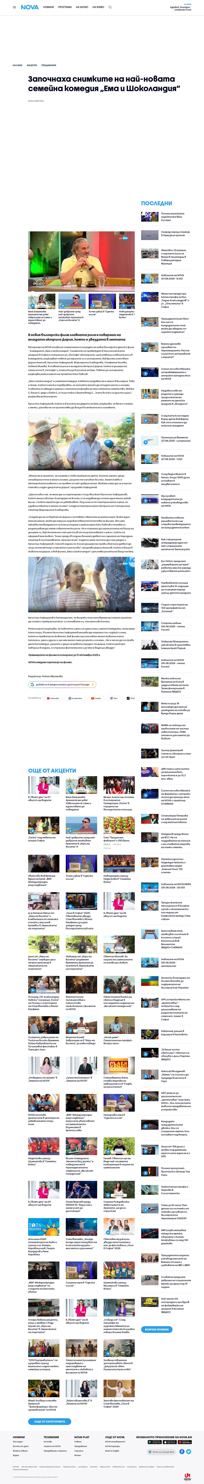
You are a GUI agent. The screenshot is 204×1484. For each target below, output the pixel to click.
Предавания (80, 1446)
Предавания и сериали (55, 1451)
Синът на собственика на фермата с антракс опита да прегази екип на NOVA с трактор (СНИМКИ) (176, 797)
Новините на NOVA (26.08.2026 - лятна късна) (173, 663)
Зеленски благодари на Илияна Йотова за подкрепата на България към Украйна (175, 982)
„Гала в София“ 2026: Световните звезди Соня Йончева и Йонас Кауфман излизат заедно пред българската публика (79, 921)
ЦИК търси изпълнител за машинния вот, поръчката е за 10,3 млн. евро (175, 773)
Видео (16, 1455)
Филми (77, 1455)
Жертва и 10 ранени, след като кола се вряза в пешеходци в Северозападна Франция (174, 257)
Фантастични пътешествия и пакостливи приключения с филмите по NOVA (81, 1002)
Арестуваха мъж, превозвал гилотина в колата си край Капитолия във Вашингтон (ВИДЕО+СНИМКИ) (174, 939)
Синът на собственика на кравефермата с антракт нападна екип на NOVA (175, 373)
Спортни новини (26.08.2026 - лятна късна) (173, 626)
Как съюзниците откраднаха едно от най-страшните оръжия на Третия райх (175, 544)
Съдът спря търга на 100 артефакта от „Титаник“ (174, 608)
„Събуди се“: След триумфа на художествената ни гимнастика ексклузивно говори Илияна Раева (119, 1325)
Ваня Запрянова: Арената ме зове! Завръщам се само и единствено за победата (78, 803)
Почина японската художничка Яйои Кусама (172, 216)
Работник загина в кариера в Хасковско (174, 1033)
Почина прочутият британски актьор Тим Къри (175, 1171)
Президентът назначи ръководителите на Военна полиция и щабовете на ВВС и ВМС (175, 1260)
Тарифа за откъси (69, 1467)
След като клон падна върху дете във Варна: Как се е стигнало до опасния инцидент (175, 420)
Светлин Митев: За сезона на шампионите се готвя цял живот (118, 959)
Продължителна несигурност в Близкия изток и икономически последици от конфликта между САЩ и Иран (175, 910)
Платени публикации (20, 1469)
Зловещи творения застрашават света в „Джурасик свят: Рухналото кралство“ (118, 1365)
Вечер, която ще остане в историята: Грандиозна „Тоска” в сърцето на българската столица (119, 803)
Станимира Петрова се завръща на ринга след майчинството (174, 819)
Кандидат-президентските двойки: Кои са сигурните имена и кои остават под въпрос (175, 1128)
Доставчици (82, 1467)
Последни (18, 1441)
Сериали (78, 1451)
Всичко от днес (21, 1446)
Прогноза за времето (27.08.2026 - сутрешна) (176, 439)
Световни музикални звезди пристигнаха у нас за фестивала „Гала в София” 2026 (118, 1244)
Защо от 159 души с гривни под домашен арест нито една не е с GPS (175, 1151)
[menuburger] (14, 7)
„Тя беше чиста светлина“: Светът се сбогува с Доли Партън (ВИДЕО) (175, 1054)
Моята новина (20, 1451)
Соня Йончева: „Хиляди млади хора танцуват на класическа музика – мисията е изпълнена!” (81, 1244)
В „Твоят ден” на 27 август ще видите (39, 798)
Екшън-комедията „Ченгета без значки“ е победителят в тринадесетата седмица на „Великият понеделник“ (79, 1166)
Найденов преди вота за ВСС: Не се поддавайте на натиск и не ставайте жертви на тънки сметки (175, 840)
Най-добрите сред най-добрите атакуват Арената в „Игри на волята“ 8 (80, 842)
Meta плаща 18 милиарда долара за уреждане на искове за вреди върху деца (175, 708)
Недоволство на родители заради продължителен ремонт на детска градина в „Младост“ (174, 397)
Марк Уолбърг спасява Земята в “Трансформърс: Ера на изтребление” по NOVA (42, 1405)
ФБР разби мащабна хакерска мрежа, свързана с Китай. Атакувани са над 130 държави (174, 1237)
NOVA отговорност (115, 1441)
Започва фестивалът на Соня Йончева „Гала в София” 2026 (119, 1403)
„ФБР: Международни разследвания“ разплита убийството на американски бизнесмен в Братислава (80, 1122)
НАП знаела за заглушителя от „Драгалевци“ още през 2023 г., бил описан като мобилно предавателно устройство (176, 1101)
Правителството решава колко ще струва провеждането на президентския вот (176, 522)
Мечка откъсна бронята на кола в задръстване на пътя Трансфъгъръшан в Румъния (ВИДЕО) (174, 685)
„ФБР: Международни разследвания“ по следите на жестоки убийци (41, 1287)
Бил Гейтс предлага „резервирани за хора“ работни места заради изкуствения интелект (176, 566)
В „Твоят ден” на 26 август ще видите (115, 914)
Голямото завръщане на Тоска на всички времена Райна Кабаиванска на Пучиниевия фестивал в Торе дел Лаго (43, 1043)
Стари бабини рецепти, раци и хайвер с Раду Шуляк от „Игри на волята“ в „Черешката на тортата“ (43, 1325)
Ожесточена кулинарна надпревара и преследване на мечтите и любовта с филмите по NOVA (81, 1366)
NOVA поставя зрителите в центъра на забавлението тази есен (43, 1119)
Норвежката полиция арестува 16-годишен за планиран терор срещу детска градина (176, 587)
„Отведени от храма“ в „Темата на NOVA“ (42, 1079)
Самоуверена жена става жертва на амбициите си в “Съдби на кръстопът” (118, 1082)
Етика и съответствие (165, 1467)
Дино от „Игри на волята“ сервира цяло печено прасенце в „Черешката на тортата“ (42, 962)
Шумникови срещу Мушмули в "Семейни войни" (116, 1285)
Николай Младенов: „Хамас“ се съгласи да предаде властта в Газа (175, 1076)
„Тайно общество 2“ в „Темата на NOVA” (79, 1402)
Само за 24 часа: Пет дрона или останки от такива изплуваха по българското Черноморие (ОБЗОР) (175, 1212)
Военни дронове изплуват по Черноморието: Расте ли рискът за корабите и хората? (175, 350)
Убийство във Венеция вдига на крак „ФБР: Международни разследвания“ (41, 880)
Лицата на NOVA (52, 1446)
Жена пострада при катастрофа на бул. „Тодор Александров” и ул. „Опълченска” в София (175, 300)
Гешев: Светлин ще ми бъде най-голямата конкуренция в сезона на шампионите (119, 1163)
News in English (112, 1451)
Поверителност (118, 1467)
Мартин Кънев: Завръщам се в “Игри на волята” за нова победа (80, 1040)
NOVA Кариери (112, 1446)
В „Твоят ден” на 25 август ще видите (39, 1203)
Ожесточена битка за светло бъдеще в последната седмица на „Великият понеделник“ (119, 1001)
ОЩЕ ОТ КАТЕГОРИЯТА (49, 1421)
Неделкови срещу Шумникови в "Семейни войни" (42, 1161)
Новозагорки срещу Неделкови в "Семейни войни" (117, 878)
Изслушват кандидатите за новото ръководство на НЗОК (174, 501)
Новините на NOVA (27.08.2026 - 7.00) (172, 457)
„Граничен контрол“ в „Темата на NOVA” (79, 1079)
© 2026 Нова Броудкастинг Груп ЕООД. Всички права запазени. (35, 1477)
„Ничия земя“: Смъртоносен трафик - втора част (118, 1040)
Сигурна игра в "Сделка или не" (80, 1284)
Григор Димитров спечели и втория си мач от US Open (176, 753)
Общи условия (105, 1467)
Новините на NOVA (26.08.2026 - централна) (172, 962)
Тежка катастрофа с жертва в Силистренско (174, 1190)
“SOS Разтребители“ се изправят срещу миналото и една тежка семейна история (43, 1365)
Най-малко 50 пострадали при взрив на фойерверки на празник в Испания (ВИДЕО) (175, 1305)
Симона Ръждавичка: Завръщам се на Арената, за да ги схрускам (117, 1206)
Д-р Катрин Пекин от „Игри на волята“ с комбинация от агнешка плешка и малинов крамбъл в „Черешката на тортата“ (43, 921)
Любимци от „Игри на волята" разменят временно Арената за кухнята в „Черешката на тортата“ (80, 962)
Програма (65, 7)
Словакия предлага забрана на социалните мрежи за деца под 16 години (176, 1282)
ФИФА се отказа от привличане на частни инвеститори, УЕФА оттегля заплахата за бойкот (175, 732)
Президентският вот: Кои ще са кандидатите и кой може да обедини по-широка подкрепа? (175, 325)
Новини (48, 7)
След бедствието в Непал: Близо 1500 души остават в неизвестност (175, 479)
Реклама (16, 1467)
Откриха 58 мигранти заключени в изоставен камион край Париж (175, 644)
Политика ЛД (132, 1467)
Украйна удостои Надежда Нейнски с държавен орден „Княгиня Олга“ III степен (173, 866)
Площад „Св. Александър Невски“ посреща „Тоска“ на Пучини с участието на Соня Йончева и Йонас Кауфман (43, 1002)
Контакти (94, 1467)
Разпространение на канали (50, 1467)
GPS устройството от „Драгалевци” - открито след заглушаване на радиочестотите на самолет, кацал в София (175, 1009)
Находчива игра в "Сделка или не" (114, 1116)
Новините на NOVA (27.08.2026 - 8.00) (172, 277)
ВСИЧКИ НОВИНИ (157, 1329)
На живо (98, 7)
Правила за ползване (146, 1467)
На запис (82, 7)
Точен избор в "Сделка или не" (79, 877)
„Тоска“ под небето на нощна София (42, 839)
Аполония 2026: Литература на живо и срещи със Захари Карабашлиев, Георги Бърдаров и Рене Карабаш (42, 1247)
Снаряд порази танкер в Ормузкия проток (175, 234)
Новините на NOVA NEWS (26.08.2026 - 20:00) (176, 886)
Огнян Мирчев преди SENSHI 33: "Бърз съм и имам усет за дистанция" (79, 1206)
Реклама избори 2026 (29, 1467)
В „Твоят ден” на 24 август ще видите (77, 1321)
